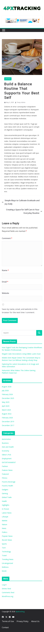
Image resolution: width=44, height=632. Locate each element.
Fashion (5, 466)
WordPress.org (7, 596)
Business (5, 443)
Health (4, 501)
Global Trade (7, 497)
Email (5, 281)
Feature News (7, 470)
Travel (4, 555)
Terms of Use (8, 621)
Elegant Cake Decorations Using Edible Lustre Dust (21, 354)
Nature (4, 524)
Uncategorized (7, 563)
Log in (4, 585)
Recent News (7, 540)
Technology (6, 551)
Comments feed (8, 592)
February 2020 (7, 418)
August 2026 (6, 386)
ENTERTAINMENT (9, 462)
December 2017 (8, 425)
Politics (4, 532)
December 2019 (8, 421)
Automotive (6, 439)
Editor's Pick (6, 455)
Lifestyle (8, 79)
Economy (5, 451)
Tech (4, 548)
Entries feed (6, 588)
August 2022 (6, 414)
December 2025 (8, 398)
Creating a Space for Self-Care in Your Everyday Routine (22, 211)
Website (5, 293)
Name (5, 270)
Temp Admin (21, 102)
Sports (4, 544)
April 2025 (5, 406)
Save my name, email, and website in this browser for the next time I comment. (19, 311)
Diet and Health (8, 447)
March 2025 (6, 410)
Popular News (7, 536)
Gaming (5, 493)
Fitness (4, 478)
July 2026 (5, 390)
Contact (5, 627)
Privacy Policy (22, 621)
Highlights (5, 505)
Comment (7, 238)
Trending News (7, 559)
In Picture (5, 509)
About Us (35, 621)
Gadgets (5, 489)
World (4, 571)
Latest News (6, 513)
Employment (6, 458)
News (4, 528)
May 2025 (5, 402)
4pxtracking (20, 611)
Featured (5, 474)
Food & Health (7, 486)
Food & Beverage (8, 482)
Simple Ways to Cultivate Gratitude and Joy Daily (22, 202)
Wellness (5, 567)
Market (4, 520)
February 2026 (7, 394)
